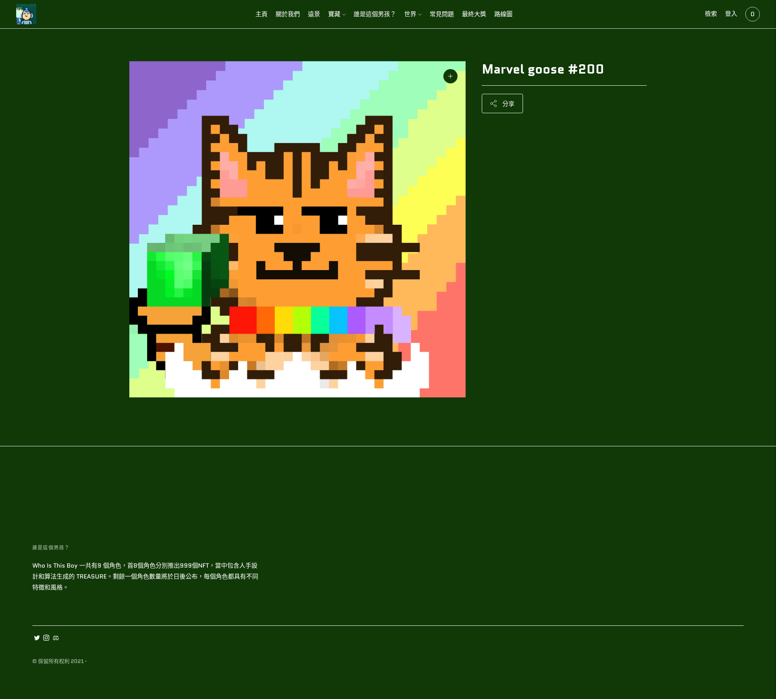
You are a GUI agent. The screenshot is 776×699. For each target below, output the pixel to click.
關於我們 (288, 14)
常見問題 (442, 14)
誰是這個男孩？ (375, 14)
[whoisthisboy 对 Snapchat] (56, 638)
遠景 (314, 14)
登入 (731, 13)
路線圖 (503, 14)
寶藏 (334, 14)
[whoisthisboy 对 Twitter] (37, 638)
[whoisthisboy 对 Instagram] (46, 638)
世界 (410, 14)
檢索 (711, 13)
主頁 (261, 14)
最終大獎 (474, 14)
